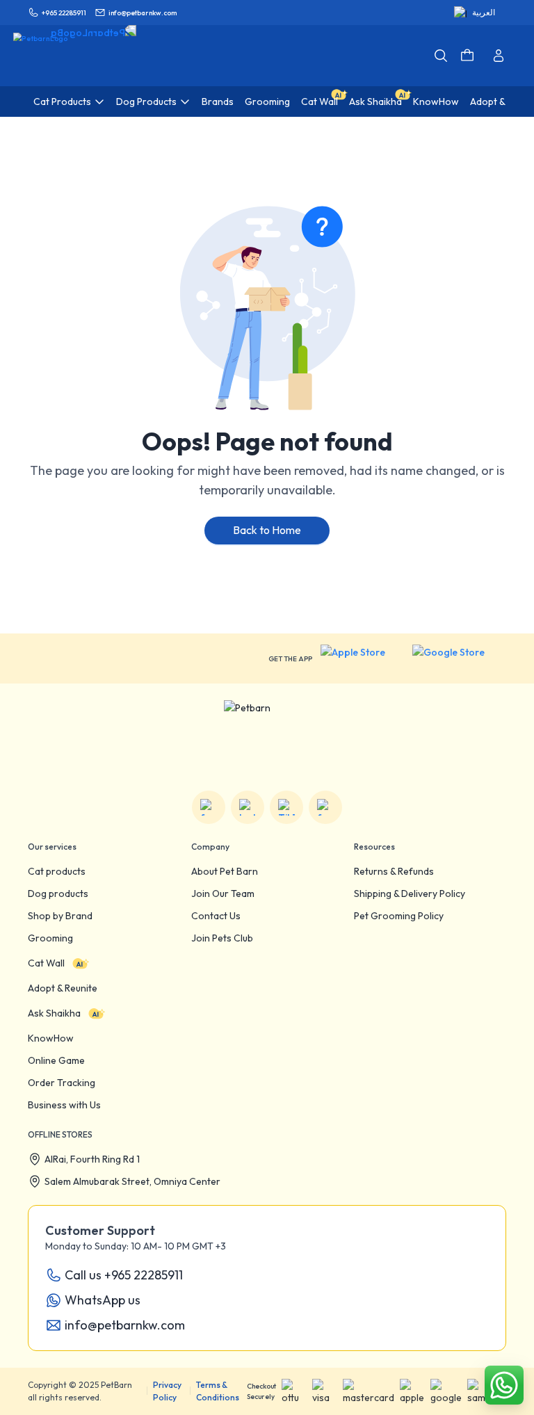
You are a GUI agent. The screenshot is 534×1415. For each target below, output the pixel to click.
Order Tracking (61, 1082)
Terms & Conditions (217, 1391)
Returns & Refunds (394, 871)
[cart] (467, 56)
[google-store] (459, 658)
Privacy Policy (167, 1391)
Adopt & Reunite (62, 988)
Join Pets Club (222, 938)
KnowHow (51, 1038)
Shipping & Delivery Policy (409, 893)
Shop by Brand (60, 915)
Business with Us (64, 1105)
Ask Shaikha (54, 1013)
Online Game (56, 1060)
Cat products (57, 871)
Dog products (58, 893)
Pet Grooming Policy (399, 915)
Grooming (50, 938)
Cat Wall (46, 963)
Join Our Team (222, 893)
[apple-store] (362, 658)
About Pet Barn (224, 871)
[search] (441, 56)
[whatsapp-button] (504, 1385)
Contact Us (216, 915)
